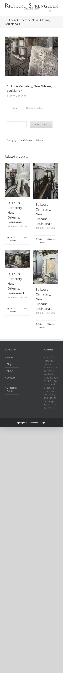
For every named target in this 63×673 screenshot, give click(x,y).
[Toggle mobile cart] (50, 11)
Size (15, 108)
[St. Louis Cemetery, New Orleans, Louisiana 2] (45, 267)
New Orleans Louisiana (30, 140)
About (10, 370)
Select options (13, 239)
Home (10, 357)
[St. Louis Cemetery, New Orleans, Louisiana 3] (45, 181)
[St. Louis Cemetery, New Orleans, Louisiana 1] (17, 259)
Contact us (11, 379)
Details (24, 237)
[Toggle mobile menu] (56, 11)
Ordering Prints (12, 389)
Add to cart (41, 124)
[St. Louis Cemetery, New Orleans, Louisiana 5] (17, 180)
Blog (9, 364)
